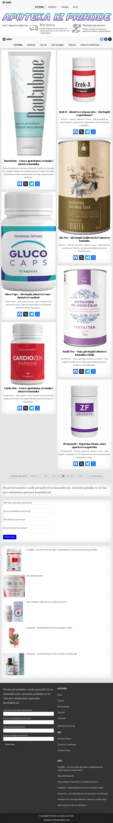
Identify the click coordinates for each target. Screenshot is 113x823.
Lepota (43, 45)
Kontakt (52, 7)
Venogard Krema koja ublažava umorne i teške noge (82, 799)
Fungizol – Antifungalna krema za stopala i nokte (80, 788)
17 (59, 476)
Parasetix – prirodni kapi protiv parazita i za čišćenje (83, 794)
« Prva (32, 476)
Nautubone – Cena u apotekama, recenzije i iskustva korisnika (28, 162)
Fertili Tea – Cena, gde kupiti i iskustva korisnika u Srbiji (85, 353)
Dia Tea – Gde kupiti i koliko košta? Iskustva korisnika (84, 239)
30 (80, 476)
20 (72, 476)
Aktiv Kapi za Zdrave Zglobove (72, 805)
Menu (8, 2)
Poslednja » (96, 476)
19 (67, 476)
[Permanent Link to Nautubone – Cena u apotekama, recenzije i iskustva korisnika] (28, 104)
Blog (75, 7)
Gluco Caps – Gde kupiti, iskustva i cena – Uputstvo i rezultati (28, 296)
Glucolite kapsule (66, 776)
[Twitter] (101, 39)
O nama (64, 7)
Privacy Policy (64, 739)
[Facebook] (106, 39)
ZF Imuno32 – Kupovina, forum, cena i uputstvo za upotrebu (84, 445)
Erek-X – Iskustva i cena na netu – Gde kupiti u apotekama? (84, 113)
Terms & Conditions (67, 744)
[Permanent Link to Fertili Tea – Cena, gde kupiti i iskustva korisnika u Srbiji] (84, 307)
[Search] (110, 39)
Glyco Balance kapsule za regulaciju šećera (78, 782)
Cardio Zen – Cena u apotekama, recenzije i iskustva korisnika (28, 390)
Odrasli (72, 45)
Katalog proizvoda (66, 726)
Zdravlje (31, 45)
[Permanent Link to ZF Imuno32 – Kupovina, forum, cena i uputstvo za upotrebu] (84, 410)
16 (54, 476)
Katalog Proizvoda (90, 45)
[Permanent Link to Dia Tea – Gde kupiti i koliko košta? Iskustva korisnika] (84, 187)
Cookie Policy (64, 750)
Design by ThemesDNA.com (56, 820)
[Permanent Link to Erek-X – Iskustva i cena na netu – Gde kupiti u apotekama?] (84, 79)
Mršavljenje (57, 45)
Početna (39, 7)
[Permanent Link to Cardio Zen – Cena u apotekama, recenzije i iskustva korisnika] (28, 353)
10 (46, 476)
